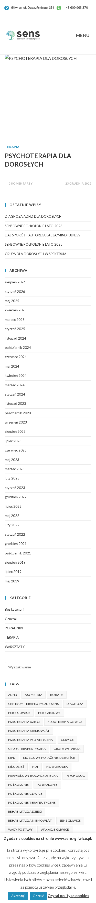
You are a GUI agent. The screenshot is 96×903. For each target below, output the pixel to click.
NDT (35, 766)
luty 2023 (12, 478)
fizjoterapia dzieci (24, 722)
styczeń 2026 (15, 292)
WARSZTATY (15, 647)
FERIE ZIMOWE (49, 713)
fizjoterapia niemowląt (29, 731)
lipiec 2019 (13, 572)
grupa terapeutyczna (27, 749)
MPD (11, 758)
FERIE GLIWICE (19, 713)
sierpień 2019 (15, 562)
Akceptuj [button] (18, 896)
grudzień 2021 (16, 544)
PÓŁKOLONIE (18, 784)
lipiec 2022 (13, 506)
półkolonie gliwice (25, 793)
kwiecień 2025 (16, 310)
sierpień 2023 (15, 431)
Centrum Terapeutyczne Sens (33, 704)
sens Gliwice (70, 820)
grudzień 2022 (16, 497)
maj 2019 (12, 581)
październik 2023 (18, 413)
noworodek (57, 766)
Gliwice (67, 740)
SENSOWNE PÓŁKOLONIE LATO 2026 (33, 226)
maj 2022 (12, 516)
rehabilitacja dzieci (25, 811)
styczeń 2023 (15, 488)
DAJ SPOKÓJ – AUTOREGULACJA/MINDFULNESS (42, 235)
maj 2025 (12, 301)
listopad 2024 (15, 338)
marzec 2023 (15, 469)
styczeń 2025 (15, 329)
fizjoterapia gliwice (65, 722)
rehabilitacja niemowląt (30, 820)
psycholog (75, 775)
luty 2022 (12, 525)
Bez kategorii (14, 609)
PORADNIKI (14, 628)
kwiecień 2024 (16, 375)
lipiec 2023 (13, 441)
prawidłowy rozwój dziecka (33, 775)
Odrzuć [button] (38, 896)
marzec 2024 (15, 385)
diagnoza (75, 704)
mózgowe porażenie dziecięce (49, 758)
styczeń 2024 (15, 394)
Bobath (56, 695)
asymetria (33, 695)
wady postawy (20, 829)
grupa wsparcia (67, 749)
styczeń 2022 (15, 534)
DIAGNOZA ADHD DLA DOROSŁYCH (33, 216)
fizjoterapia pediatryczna (30, 740)
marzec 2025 (15, 320)
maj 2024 (12, 366)
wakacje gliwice (55, 829)
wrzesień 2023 (16, 422)
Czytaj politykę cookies (68, 895)
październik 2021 (18, 553)
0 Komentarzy (21, 183)
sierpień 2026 (15, 282)
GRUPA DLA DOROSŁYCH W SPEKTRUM (35, 254)
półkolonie (47, 784)
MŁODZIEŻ (16, 766)
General (11, 619)
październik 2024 (18, 347)
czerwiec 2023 (16, 450)
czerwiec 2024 (16, 357)
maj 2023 (12, 460)
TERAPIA (12, 147)
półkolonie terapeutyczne (32, 802)
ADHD (12, 695)
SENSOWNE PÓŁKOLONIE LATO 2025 (33, 244)
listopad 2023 (15, 403)
